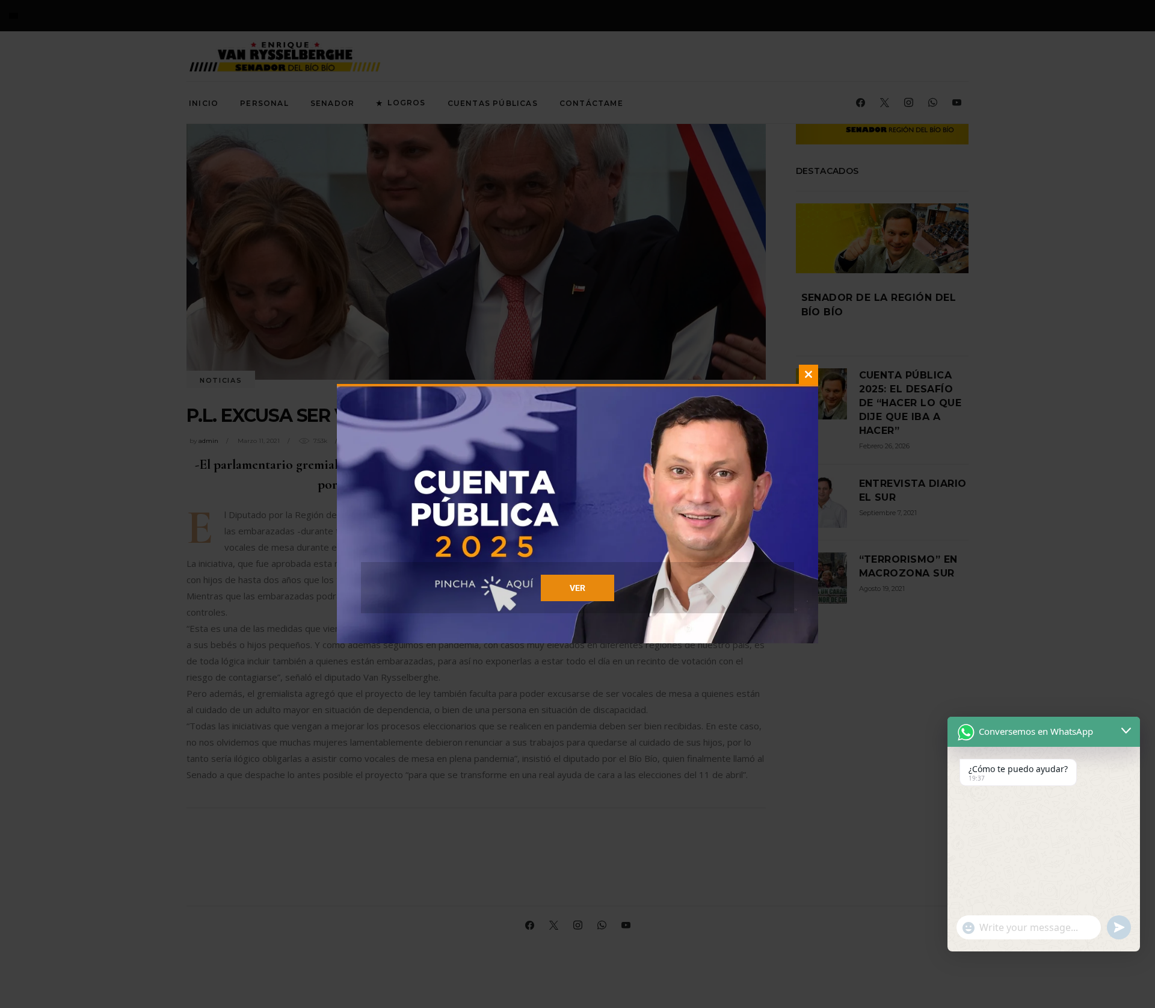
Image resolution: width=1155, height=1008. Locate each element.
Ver (577, 588)
